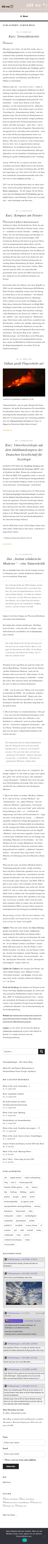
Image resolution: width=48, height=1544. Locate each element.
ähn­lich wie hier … (25, 178)
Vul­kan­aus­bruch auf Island (20, 421)
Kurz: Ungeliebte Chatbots (13, 1093)
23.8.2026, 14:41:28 (29, 1358)
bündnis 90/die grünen (13, 1187)
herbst (32, 1196)
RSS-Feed (7, 1482)
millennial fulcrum (15, 1321)
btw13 (13, 1182)
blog (6, 1182)
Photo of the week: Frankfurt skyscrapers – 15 (21, 1128)
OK (24, 1540)
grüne (24, 1196)
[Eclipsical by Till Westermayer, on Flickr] (8, 43)
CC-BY (31, 399)
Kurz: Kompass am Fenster (24, 215)
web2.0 (27, 1234)
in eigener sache (27, 1201)
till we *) (36, 4)
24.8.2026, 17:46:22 (29, 1259)
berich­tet (12, 570)
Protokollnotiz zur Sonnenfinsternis (17, 1120)
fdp (5, 1192)
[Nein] (45, 1536)
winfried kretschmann (13, 1239)
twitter (38, 1230)
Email (5, 1448)
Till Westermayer (12, 1259)
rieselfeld (18, 1225)
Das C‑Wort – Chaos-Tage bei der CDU (18, 1159)
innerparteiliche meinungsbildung (17, 1206)
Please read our (20, 1459)
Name (5, 1437)
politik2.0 (8, 1225)
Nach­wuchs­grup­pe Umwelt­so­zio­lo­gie (21, 494)
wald (18, 1234)
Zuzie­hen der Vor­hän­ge (29, 68)
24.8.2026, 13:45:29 (33, 1321)
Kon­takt (28, 975)
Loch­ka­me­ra (21, 99)
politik (31, 1220)
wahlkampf (8, 1234)
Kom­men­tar (37, 631)
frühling (23, 1192)
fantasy (35, 1187)
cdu (27, 1187)
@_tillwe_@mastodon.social (14, 1413)
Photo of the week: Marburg (14, 1112)
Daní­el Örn (25, 399)
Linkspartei (8, 1215)
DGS (15, 475)
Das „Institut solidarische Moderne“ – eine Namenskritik (24, 561)
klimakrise (8, 1211)
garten (32, 1192)
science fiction (31, 1225)
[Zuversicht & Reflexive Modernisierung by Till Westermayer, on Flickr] (19, 222)
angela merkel (15, 1177)
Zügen (5, 424)
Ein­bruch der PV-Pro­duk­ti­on (26, 194)
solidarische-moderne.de (12, 1031)
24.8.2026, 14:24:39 (29, 1274)
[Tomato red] (35, 1502)
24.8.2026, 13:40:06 (29, 1344)
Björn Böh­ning (38, 927)
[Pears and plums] (10, 1499)
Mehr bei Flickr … (10, 1515)
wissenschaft (9, 1244)
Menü (25, 16)
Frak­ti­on (33, 301)
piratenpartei (21, 1220)
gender (7, 1196)
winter (27, 1239)
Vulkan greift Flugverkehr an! (24, 363)
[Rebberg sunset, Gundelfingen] (16, 1502)
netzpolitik (8, 1220)
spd (15, 1230)
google (16, 1196)
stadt (22, 1230)
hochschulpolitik (11, 1201)
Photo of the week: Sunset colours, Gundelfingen (22, 1135)
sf (41, 1225)
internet (37, 1206)
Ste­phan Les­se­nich (24, 990)
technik (30, 1230)
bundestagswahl (25, 1182)
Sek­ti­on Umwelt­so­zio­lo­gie (19, 497)
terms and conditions (27, 1459)
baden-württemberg (32, 1177)
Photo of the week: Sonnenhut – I (16, 1086)
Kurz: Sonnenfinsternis (24, 36)
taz (14, 734)
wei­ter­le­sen (7, 430)
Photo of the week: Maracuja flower (17, 1151)
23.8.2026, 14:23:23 (29, 1386)
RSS (11, 1425)
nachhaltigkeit (30, 1215)
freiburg (13, 1192)
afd (5, 1177)
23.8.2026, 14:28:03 (29, 1369)
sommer (7, 1230)
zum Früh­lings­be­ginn (11, 52)
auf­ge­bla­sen (13, 190)
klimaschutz (20, 1211)
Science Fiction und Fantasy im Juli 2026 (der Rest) (23, 1143)
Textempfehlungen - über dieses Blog (18, 1062)
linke (31, 1211)
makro (19, 1215)
